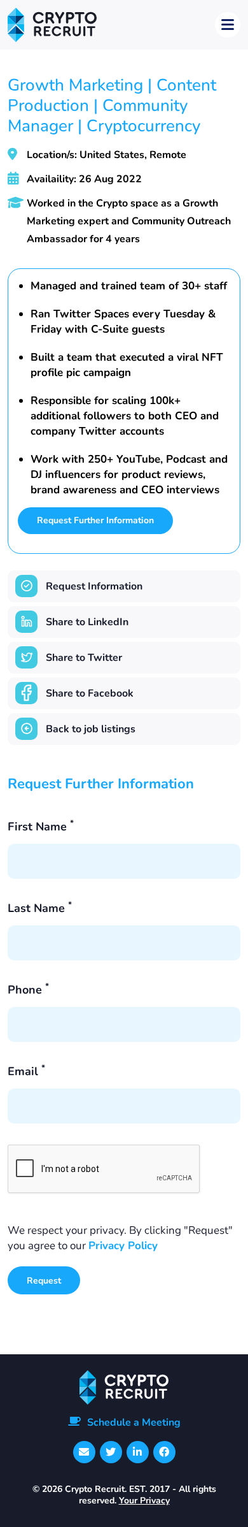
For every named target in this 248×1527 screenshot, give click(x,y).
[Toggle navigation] (227, 25)
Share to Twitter (84, 658)
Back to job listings (90, 729)
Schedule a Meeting (134, 1422)
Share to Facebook (90, 693)
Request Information (94, 586)
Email (26, 1071)
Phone (28, 989)
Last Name (40, 908)
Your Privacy (144, 1500)
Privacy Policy (123, 1245)
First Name (41, 826)
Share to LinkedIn (87, 622)
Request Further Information (95, 520)
